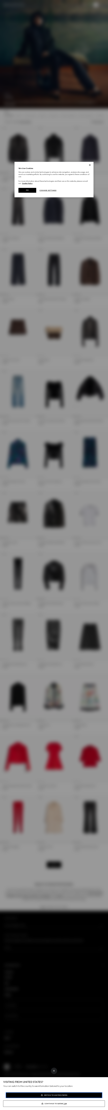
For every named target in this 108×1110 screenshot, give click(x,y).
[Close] (54, 1071)
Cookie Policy (27, 183)
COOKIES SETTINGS (48, 190)
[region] (54, 179)
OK (27, 190)
